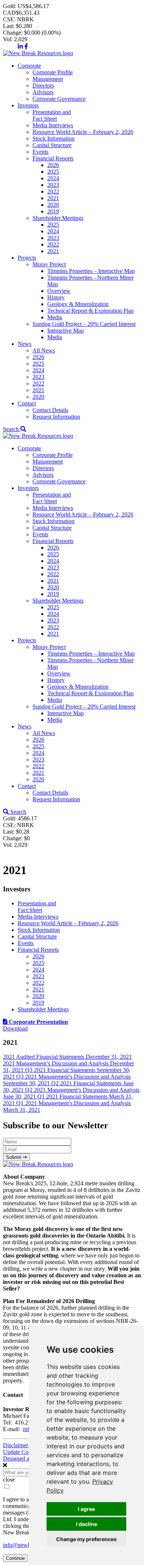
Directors (43, 85)
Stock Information (53, 138)
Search (11, 429)
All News (43, 350)
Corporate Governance (59, 99)
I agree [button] (86, 1509)
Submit (14, 1157)
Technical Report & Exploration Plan (90, 311)
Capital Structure (52, 145)
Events (40, 152)
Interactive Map (65, 330)
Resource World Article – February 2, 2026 (82, 132)
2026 (53, 165)
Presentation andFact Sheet (51, 115)
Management (47, 79)
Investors (28, 105)
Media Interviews (52, 125)
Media (54, 317)
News (24, 344)
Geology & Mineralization (78, 304)
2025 (53, 171)
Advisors (43, 92)
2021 (53, 198)
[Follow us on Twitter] (9, 46)
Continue (15, 1558)
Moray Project (49, 264)
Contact (27, 403)
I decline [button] (86, 1524)
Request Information (56, 417)
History (56, 297)
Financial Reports (52, 158)
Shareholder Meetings (57, 218)
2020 (53, 205)
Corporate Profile (52, 72)
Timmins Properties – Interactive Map (91, 271)
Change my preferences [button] (86, 1539)
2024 (53, 178)
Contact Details (50, 410)
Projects (27, 258)
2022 (53, 191)
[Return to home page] (38, 53)
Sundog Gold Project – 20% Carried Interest (84, 324)
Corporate (29, 66)
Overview (59, 291)
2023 (53, 185)
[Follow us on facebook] (26, 46)
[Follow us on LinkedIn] (20, 46)
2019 (53, 211)
